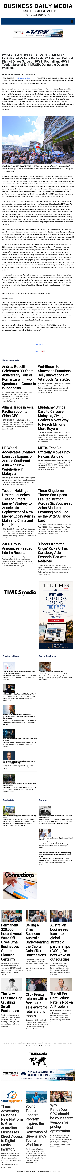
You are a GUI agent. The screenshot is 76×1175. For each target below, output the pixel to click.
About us (13, 1043)
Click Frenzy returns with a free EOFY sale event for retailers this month (36, 1005)
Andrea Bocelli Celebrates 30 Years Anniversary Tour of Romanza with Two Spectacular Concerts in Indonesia (19, 377)
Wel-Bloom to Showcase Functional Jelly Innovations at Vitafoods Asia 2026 (55, 373)
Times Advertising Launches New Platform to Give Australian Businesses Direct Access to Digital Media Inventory (12, 1127)
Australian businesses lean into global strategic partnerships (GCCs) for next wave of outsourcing (60, 942)
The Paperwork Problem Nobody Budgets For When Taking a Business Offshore (19, 672)
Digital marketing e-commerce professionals (30, 1043)
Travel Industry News (31, 1162)
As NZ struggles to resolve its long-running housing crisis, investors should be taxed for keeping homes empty (55, 854)
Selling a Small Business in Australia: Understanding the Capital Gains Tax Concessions (37, 940)
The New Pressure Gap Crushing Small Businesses (11, 1002)
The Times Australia (44, 1046)
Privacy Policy (62, 1043)
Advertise (70, 1043)
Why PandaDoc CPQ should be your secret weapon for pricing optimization (61, 1118)
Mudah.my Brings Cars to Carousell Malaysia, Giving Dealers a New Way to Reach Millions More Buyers (53, 418)
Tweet (36, 352)
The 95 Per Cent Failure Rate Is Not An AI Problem (61, 1000)
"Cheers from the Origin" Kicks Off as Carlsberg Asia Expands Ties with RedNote (53, 552)
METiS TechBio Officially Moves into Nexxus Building (54, 452)
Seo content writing (50, 1043)
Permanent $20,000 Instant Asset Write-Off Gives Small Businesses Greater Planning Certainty (11, 942)
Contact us (6, 1043)
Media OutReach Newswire (25, 78)
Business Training (6, 1167)
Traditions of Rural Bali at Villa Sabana (51, 671)
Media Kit (34, 1046)
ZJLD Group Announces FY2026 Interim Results (17, 548)
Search (28, 1046)
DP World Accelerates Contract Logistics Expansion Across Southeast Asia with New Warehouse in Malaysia (18, 461)
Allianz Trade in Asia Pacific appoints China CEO (18, 411)
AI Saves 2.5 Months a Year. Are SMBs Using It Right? (19, 694)
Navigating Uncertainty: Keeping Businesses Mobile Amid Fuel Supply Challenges (19, 762)
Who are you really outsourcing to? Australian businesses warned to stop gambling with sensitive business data (19, 716)
